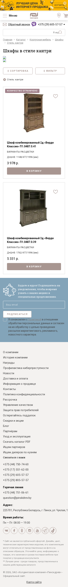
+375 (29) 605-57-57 (50, 24)
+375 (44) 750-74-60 (16, 464)
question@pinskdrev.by (17, 498)
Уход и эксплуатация (16, 436)
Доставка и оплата (15, 378)
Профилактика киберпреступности (26, 368)
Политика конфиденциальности (24, 394)
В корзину (34, 171)
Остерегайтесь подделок (19, 415)
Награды (9, 362)
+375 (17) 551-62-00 (16, 469)
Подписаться (17, 314)
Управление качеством (18, 405)
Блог (6, 426)
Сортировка (19, 71)
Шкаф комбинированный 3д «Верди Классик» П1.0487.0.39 (30, 240)
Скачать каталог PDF (16, 441)
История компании (15, 357)
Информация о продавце (19, 384)
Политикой (34, 319)
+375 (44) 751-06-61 (16, 492)
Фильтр (51, 71)
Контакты (9, 389)
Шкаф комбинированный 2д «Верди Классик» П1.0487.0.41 (30, 144)
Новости (8, 373)
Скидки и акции (13, 420)
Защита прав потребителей (21, 410)
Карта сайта (34, 582)
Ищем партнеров (14, 447)
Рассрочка (10, 399)
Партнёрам (10, 431)
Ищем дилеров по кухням (20, 452)
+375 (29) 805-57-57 (16, 480)
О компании (10, 352)
